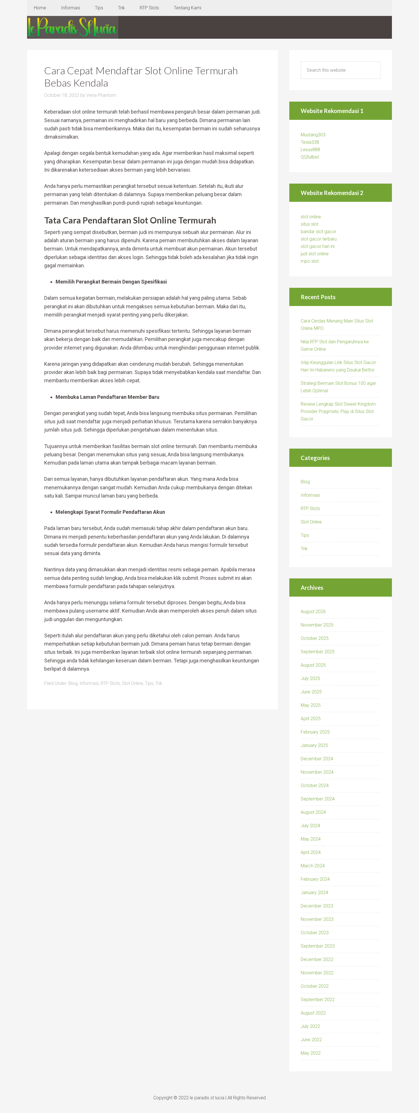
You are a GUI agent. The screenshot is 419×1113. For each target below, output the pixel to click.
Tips (149, 683)
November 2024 (317, 772)
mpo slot (310, 261)
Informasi (89, 683)
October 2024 (315, 785)
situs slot (309, 224)
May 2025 (311, 705)
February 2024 (315, 879)
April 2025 (311, 718)
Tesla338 (310, 142)
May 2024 (311, 839)
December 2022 (317, 959)
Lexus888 (310, 149)
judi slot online (315, 253)
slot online (311, 216)
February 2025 (315, 732)
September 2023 (318, 946)
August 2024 (313, 812)
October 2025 (315, 638)
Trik (158, 683)
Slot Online (132, 683)
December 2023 (317, 906)
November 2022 (317, 973)
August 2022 (313, 1013)
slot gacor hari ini (318, 246)
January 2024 (314, 892)
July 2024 (310, 825)
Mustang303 (313, 134)
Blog (73, 683)
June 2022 (311, 1039)
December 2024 (317, 758)
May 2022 (311, 1053)
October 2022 (315, 986)
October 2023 (315, 932)
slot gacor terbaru (319, 239)
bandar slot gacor (318, 231)
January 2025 (314, 745)
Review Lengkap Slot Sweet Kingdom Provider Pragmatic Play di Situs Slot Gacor (338, 411)
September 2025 (318, 651)
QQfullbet (310, 157)
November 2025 (317, 625)
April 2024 (311, 852)
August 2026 (313, 611)
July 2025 (310, 678)
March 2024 (313, 865)
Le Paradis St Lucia (72, 27)
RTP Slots (110, 683)
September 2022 (318, 999)
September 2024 (318, 799)
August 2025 (313, 665)
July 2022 (310, 1026)
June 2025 (311, 692)
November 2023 (317, 919)
